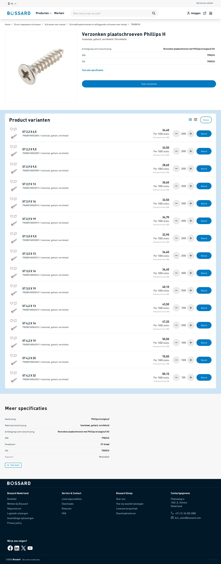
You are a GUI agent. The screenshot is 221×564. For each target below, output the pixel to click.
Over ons (120, 498)
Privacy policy (14, 522)
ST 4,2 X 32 (45, 377)
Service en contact (204, 3)
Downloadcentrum (126, 513)
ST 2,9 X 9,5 (45, 168)
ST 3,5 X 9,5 (45, 238)
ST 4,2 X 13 (45, 307)
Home (7, 24)
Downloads (68, 503)
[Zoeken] (154, 13)
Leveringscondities (72, 498)
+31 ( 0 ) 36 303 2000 (185, 513)
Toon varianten (149, 83)
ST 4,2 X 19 (45, 342)
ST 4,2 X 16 (45, 325)
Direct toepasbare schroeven (27, 24)
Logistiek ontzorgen (17, 513)
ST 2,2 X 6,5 (45, 133)
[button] (12, 3)
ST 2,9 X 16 (45, 203)
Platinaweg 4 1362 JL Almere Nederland (179, 502)
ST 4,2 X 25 (45, 359)
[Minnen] (176, 134)
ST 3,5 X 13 (45, 255)
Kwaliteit (11, 498)
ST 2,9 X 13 (45, 185)
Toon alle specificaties (92, 70)
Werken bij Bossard (17, 503)
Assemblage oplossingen (20, 518)
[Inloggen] (211, 13)
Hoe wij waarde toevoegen (129, 503)
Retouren (66, 508)
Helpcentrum (14, 508)
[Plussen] (190, 134)
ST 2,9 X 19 (45, 220)
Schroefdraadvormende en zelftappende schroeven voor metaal (98, 24)
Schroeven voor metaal (55, 24)
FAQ (64, 513)
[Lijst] (190, 119)
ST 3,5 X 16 (45, 272)
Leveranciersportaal (126, 508)
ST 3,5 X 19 (45, 290)
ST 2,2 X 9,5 (45, 151)
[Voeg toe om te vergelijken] (14, 128)
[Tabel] (195, 119)
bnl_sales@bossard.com (188, 517)
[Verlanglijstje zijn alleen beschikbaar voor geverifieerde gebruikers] (11, 128)
